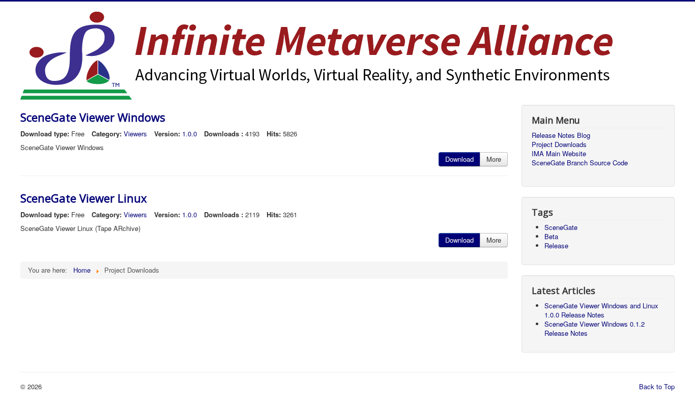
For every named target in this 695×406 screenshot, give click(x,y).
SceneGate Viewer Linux (83, 198)
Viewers (135, 133)
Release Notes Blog (561, 135)
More (493, 159)
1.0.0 (189, 133)
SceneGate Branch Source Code (580, 162)
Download (459, 159)
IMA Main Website (559, 153)
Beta (551, 236)
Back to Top (657, 386)
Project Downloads (559, 144)
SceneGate (560, 227)
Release (556, 245)
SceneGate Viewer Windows (92, 117)
